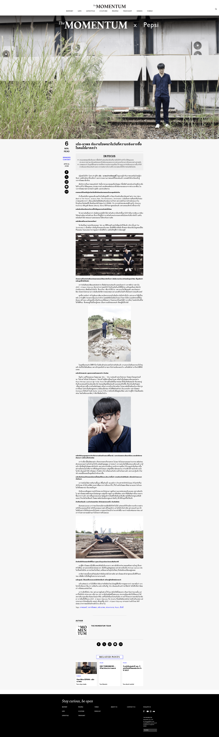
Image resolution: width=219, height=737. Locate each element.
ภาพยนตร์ (83, 607)
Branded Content (67, 158)
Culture (103, 11)
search (216, 9)
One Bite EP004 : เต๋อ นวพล (85, 680)
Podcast (98, 711)
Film (101, 663)
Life (80, 11)
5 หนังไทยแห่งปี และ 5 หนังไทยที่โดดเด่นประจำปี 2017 (132, 668)
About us (114, 707)
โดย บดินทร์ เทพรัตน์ (128, 684)
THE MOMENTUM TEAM (101, 626)
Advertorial (110, 607)
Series (140, 11)
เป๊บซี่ (121, 607)
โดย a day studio (81, 684)
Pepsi (117, 607)
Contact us (131, 707)
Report (69, 11)
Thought (127, 11)
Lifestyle (90, 11)
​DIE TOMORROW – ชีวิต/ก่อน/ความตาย (108, 667)
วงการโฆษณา (92, 607)
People (115, 11)
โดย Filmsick (103, 684)
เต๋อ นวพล (101, 607)
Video (150, 11)
